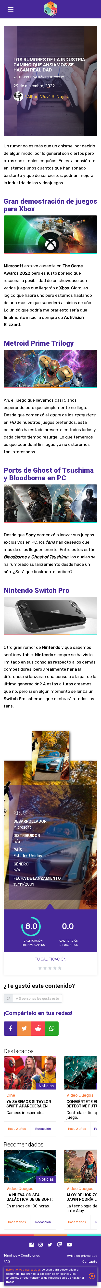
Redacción (43, 1129)
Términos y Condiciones (22, 1255)
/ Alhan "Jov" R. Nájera (46, 96)
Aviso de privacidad (82, 1256)
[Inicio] (50, 9)
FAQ (7, 1261)
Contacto (89, 1261)
